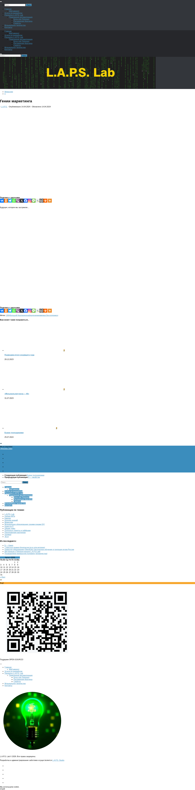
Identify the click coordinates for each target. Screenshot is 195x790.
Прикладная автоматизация (20, 17)
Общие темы (10, 528)
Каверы (8, 518)
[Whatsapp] (14, 201)
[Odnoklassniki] (6, 201)
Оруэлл (49, 315)
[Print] (45, 201)
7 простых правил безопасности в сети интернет (25, 547)
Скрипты (17, 23)
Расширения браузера (23, 21)
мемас (43, 315)
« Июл (2, 577)
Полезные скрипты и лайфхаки (18, 530)
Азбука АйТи (10, 516)
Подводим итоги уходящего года (19, 355)
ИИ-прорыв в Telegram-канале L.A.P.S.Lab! (22, 552)
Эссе (7, 537)
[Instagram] (30, 201)
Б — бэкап (9, 545)
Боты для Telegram (21, 19)
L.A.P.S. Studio (58, 760)
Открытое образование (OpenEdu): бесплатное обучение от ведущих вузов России (39, 549)
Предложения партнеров (15, 532)
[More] (49, 201)
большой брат (16, 315)
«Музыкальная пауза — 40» (17, 394)
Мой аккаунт (14, 11)
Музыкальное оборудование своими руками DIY (25, 524)
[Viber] (18, 201)
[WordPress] (41, 201)
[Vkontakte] (2, 201)
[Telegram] (10, 201)
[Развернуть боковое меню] (1, 443)
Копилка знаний (11, 520)
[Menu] (1, 1)
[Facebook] (26, 201)
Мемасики (9, 92)
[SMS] (34, 201)
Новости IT (9, 526)
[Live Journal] (37, 201)
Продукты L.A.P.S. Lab (14, 15)
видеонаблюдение (29, 315)
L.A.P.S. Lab (9, 514)
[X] (22, 201)
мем (39, 315)
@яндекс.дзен (6, 449)
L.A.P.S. (4, 107)
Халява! (8, 535)
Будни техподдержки (14, 433)
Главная (8, 9)
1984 (8, 315)
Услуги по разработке (13, 13)
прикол (55, 315)
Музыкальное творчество (15, 25)
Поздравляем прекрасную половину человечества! (26, 554)
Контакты (8, 27)
